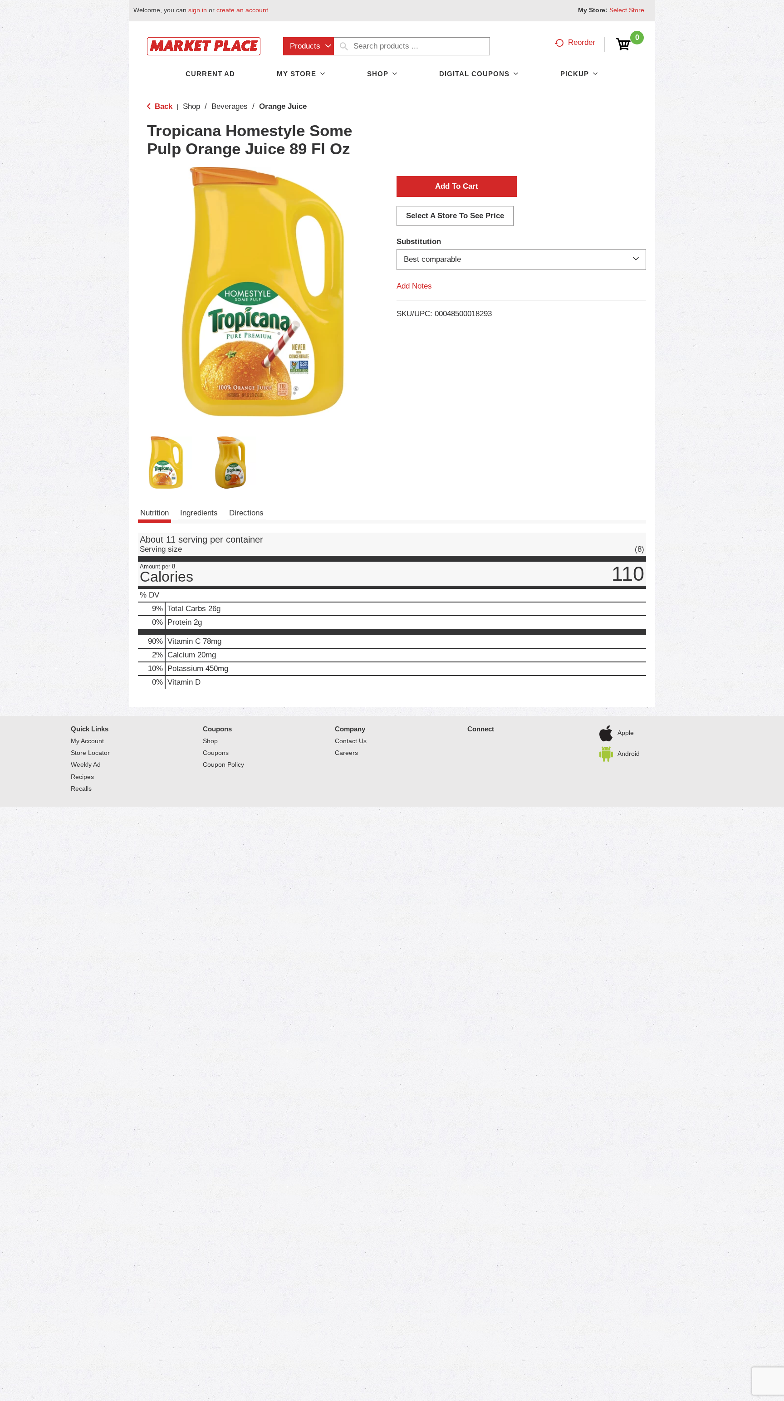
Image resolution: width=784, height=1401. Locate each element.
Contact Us (351, 741)
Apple (625, 732)
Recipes (82, 776)
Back (162, 106)
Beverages (229, 106)
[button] (166, 462)
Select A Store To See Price (455, 215)
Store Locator (90, 752)
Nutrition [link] (154, 513)
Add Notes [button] (414, 286)
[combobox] (308, 46)
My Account (87, 741)
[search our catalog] (344, 46)
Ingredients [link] (199, 513)
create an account (242, 10)
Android (628, 753)
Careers (346, 752)
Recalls (81, 788)
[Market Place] (203, 45)
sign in (197, 10)
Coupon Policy (223, 764)
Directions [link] (246, 513)
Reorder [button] (581, 42)
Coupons (217, 729)
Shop (191, 106)
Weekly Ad (86, 764)
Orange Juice (283, 106)
